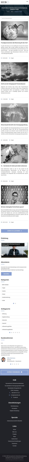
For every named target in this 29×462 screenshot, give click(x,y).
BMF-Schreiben (5, 284)
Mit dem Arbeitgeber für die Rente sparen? (12, 207)
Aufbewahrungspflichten (7, 329)
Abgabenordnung (6, 317)
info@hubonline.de (15, 395)
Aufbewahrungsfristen (7, 326)
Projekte (14, 434)
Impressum (14, 443)
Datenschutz (15, 438)
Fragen (12, 58)
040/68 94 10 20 (16, 392)
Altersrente (4, 320)
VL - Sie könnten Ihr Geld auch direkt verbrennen (14, 166)
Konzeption (14, 408)
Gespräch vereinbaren (13, 372)
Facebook (15, 397)
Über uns (14, 432)
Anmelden (6, 274)
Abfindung (4, 313)
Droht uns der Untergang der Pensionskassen (13, 84)
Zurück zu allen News (13, 231)
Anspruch (4, 323)
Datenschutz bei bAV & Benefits (14, 420)
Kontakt (14, 445)
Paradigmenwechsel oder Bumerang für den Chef (14, 43)
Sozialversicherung (6, 297)
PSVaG (3, 294)
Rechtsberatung (14, 406)
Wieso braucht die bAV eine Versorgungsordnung (14, 125)
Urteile (3, 300)
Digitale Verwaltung (14, 410)
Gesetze (4, 291)
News (12, 11)
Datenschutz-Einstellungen (14, 441)
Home (8, 11)
